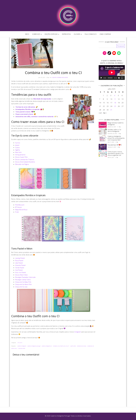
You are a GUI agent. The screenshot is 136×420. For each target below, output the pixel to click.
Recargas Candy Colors (23, 280)
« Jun (100, 113)
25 (115, 106)
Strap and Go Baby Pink (23, 282)
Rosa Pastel (19, 260)
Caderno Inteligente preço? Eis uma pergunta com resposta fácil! (116, 138)
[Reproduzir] (101, 78)
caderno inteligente (21, 346)
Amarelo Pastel (20, 265)
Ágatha (17, 150)
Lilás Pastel (19, 263)
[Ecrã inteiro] (122, 78)
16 (118, 127)
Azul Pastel (19, 270)
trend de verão (21, 348)
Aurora (17, 143)
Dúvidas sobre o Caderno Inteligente (114, 130)
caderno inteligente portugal (33, 346)
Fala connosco (91, 34)
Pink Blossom (19, 205)
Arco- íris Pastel (20, 272)
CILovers (77, 34)
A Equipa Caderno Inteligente (60, 77)
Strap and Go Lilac (21, 287)
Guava (17, 147)
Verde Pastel (19, 268)
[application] (112, 72)
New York (18, 152)
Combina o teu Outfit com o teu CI (61, 346)
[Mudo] (119, 78)
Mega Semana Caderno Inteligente (115, 124)
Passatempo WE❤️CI (115, 145)
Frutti (17, 212)
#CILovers (20, 342)
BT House (18, 207)
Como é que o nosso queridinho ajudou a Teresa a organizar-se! (116, 153)
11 (115, 99)
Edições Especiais (51, 34)
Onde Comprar (105, 34)
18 (115, 103)
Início (27, 34)
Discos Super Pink (21, 157)
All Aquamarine (20, 155)
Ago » (105, 113)
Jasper (17, 145)
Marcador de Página (22, 164)
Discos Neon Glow (21, 275)
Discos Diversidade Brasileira (25, 162)
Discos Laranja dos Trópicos (24, 159)
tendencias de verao (81, 346)
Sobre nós (36, 34)
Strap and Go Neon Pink (23, 284)
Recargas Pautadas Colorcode (25, 277)
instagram (77, 332)
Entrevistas (66, 34)
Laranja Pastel (20, 258)
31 (111, 110)
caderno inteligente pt (47, 346)
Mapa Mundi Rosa (21, 210)
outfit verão (73, 346)
